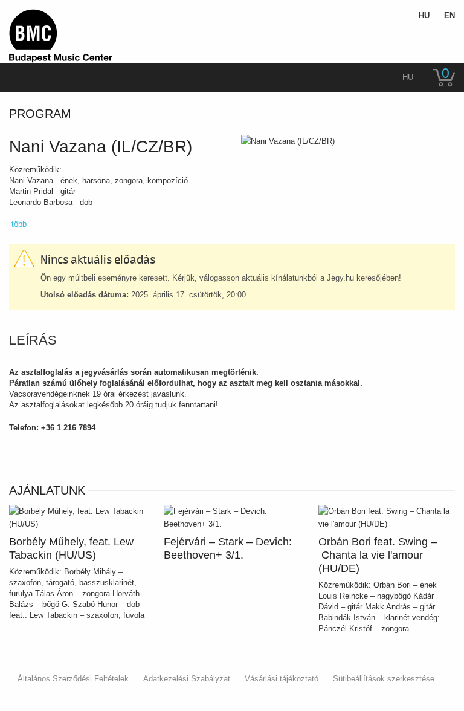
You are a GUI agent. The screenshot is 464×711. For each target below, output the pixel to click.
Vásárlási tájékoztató (281, 678)
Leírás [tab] (33, 340)
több (19, 224)
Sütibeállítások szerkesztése (383, 678)
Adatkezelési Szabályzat (186, 678)
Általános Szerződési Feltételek (73, 678)
